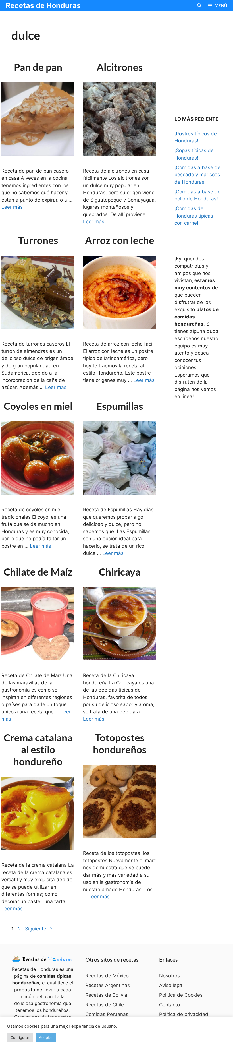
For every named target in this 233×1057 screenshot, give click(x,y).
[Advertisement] (203, 56)
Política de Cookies (181, 995)
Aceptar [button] (46, 1037)
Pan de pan (38, 67)
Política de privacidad (183, 1014)
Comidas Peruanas (106, 1014)
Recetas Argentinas (107, 985)
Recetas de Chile (104, 1005)
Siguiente (38, 929)
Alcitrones (120, 67)
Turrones (38, 240)
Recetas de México (107, 976)
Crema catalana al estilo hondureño (38, 749)
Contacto (169, 1005)
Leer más (12, 207)
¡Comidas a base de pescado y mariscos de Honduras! (197, 175)
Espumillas (119, 406)
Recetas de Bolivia (106, 995)
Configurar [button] (20, 1037)
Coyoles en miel (38, 406)
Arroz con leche (119, 240)
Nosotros (169, 976)
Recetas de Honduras (43, 5)
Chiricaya (119, 572)
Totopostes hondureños (119, 743)
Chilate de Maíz (38, 572)
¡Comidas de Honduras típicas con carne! (193, 216)
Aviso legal (171, 985)
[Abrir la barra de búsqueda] (199, 5)
